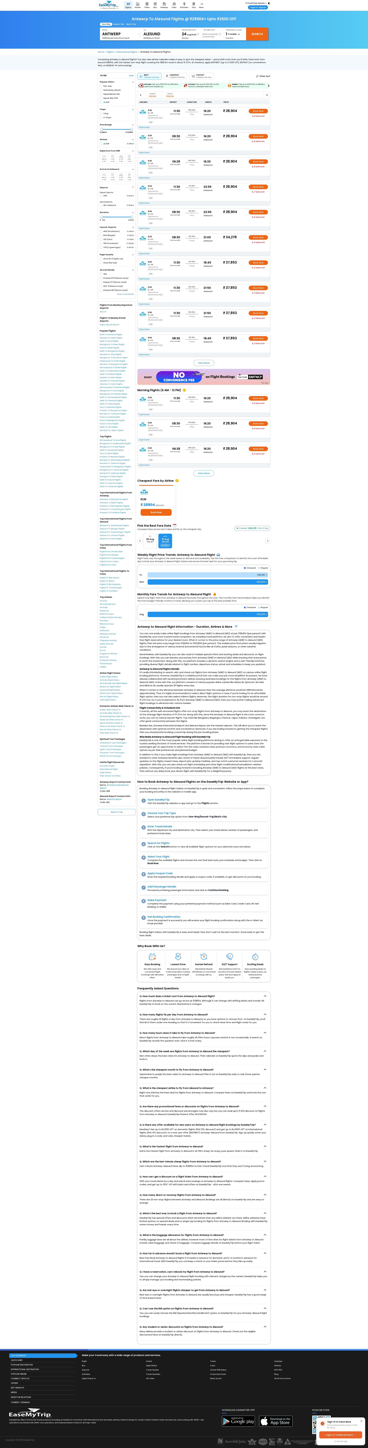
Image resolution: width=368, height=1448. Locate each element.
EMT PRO (278, 1369)
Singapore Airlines (109, 653)
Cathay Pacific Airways (111, 617)
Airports (85, 1369)
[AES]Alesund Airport (151, 38)
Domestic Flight (107, 765)
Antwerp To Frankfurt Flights (113, 512)
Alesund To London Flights (112, 535)
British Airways (107, 614)
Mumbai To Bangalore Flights (114, 364)
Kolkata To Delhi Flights (111, 377)
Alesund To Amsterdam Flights (114, 525)
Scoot (102, 650)
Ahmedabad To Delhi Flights (113, 367)
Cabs (212, 1365)
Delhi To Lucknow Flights (111, 483)
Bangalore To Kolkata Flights (113, 394)
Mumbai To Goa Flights (110, 354)
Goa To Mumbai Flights (110, 407)
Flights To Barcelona (109, 577)
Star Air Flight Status (109, 696)
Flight (84, 1361)
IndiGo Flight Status (109, 676)
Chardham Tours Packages (113, 742)
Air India (104, 607)
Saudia (103, 647)
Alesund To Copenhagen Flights (115, 532)
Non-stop (107, 86)
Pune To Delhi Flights (109, 347)
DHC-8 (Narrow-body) (113, 286)
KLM (107, 102)
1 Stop (105, 113)
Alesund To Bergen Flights (112, 528)
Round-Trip (118, 24)
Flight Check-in (89, 1378)
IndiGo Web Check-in (110, 709)
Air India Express (107, 604)
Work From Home (282, 1378)
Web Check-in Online (110, 775)
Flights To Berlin (107, 581)
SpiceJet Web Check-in (111, 723)
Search (257, 34)
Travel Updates (153, 1374)
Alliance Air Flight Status (111, 693)
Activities (86, 1374)
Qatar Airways (106, 643)
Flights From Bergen (109, 554)
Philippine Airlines (108, 640)
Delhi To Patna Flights (110, 403)
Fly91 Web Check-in (109, 732)
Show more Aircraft (125, 294)
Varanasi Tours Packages (112, 752)
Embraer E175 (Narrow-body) (115, 278)
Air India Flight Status (109, 680)
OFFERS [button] (14, 1383)
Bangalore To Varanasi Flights (114, 470)
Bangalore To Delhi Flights (112, 344)
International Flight (108, 769)
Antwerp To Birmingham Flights (115, 506)
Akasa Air (104, 610)
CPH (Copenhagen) (111, 247)
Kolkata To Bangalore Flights (113, 410)
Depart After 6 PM (110, 98)
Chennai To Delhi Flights (111, 384)
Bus (83, 1365)
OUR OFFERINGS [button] (18, 1355)
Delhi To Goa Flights (109, 341)
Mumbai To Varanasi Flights (113, 413)
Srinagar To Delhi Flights (111, 476)
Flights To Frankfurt (108, 591)
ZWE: (105, 195)
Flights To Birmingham (110, 584)
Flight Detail (144, 127)
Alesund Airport (114, 799)
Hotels (149, 1361)
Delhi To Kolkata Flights (111, 374)
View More (204, 363)
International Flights (126, 51)
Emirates (104, 620)
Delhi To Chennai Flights (111, 400)
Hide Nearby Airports (112, 90)
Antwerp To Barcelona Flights (114, 499)
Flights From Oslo (108, 564)
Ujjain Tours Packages (110, 749)
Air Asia (103, 600)
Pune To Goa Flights (109, 423)
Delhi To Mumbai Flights (111, 334)
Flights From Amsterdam (111, 551)
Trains (213, 1361)
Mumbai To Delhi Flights (111, 337)
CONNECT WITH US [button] (20, 1378)
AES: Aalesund (109, 205)
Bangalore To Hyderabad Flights (115, 443)
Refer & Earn (216, 1378)
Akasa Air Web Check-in (111, 719)
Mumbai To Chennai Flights (113, 463)
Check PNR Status (218, 1369)
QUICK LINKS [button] (17, 1360)
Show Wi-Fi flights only (113, 259)
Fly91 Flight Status (108, 699)
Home (101, 51)
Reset (131, 76)
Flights (110, 51)
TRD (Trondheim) (110, 243)
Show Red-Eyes (110, 263)
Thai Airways (106, 663)
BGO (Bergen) (109, 235)
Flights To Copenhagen (111, 587)
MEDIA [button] (14, 1392)
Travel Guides (152, 1369)
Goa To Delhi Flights (109, 453)
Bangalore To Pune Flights (112, 446)
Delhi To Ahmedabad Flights (113, 397)
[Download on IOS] (276, 1426)
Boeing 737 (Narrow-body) (115, 282)
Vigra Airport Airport (109, 324)
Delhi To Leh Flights (109, 427)
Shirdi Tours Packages (110, 756)
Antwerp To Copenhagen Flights (115, 509)
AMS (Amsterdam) (111, 231)
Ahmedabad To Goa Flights (113, 440)
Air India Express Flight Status (113, 683)
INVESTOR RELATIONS (21, 1397)
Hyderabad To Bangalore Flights (115, 466)
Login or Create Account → (341, 1434)
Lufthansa (104, 630)
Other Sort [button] (264, 76)
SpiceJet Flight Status (110, 690)
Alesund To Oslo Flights (111, 538)
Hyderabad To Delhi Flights (112, 361)
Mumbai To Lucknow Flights (113, 473)
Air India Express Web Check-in (115, 716)
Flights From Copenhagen (112, 558)
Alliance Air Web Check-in (112, 726)
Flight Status (105, 772)
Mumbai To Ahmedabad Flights (115, 460)
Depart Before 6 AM (111, 94)
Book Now (258, 111)
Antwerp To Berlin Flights (111, 502)
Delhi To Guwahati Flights (112, 450)
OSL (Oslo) (107, 239)
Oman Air (104, 637)
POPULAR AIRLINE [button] (19, 1373)
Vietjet (103, 666)
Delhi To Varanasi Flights (111, 486)
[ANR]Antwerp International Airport (116, 38)
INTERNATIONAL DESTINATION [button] (25, 1369)
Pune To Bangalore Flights (112, 420)
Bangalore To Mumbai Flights (114, 357)
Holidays (278, 1361)
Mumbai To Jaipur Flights (111, 430)
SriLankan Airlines (108, 660)
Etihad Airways (107, 624)
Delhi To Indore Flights (110, 479)
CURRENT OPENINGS (20, 1402)
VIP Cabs (150, 1378)
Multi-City (131, 24)
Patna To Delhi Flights (110, 417)
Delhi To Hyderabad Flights (112, 370)
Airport (103, 311)
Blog (276, 1374)
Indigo (103, 627)
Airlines (277, 1365)
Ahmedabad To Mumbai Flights (115, 387)
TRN (105, 274)
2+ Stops (107, 117)
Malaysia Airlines (108, 633)
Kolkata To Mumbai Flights (112, 456)
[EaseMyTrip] (109, 5)
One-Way (106, 24)
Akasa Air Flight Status (110, 686)
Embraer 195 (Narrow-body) (115, 290)
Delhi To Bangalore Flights (112, 351)
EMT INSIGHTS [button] (17, 1387)
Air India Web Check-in (111, 713)
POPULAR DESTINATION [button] (22, 1364)
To (144, 30)
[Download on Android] (238, 1425)
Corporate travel (218, 1374)
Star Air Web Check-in (110, 729)
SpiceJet (104, 657)
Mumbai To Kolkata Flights (112, 380)
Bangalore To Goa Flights (112, 390)
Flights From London (109, 561)
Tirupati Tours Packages (111, 746)
